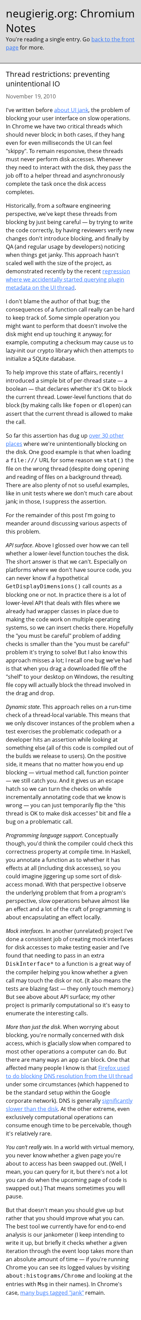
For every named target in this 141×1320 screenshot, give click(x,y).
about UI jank (71, 110)
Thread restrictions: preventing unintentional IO (58, 78)
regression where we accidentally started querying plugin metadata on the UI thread (68, 279)
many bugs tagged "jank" (52, 1292)
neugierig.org (40, 13)
